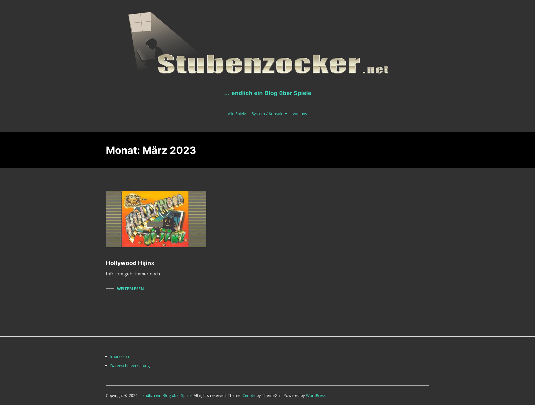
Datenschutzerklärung (130, 365)
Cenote (249, 395)
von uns (300, 113)
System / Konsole (267, 113)
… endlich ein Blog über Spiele (267, 93)
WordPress (316, 395)
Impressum (120, 356)
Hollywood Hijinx (130, 263)
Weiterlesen (130, 288)
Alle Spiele (237, 113)
